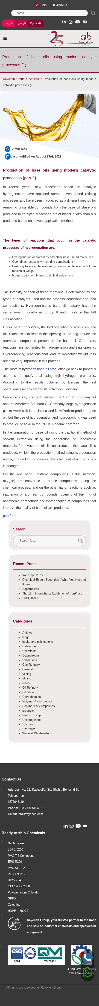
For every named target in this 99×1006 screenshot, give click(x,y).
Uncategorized (31, 719)
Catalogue (29, 646)
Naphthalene (30, 589)
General (27, 669)
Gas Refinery (31, 664)
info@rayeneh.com (30, 814)
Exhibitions (29, 660)
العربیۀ (9, 23)
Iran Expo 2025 (32, 575)
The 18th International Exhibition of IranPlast (52, 593)
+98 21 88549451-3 (54, 5)
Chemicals (29, 651)
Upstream (28, 724)
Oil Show (28, 692)
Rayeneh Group (51, 987)
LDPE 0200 (30, 598)
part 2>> (9, 516)
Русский (35, 23)
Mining (26, 674)
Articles (27, 632)
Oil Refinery (30, 687)
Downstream (30, 655)
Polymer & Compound (37, 701)
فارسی (21, 23)
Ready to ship (31, 715)
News (26, 683)
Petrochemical (31, 697)
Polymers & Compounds (38, 706)
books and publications (37, 641)
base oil (43, 369)
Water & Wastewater (36, 733)
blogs (25, 637)
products (28, 710)
